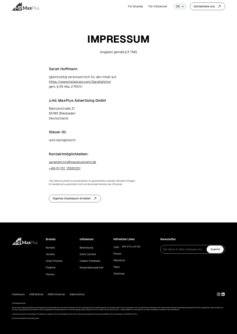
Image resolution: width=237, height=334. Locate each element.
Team (116, 267)
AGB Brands (36, 294)
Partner (50, 274)
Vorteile (50, 254)
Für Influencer (157, 6)
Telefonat (118, 273)
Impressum (18, 294)
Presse (117, 253)
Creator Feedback (90, 260)
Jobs (116, 247)
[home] (26, 6)
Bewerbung (86, 247)
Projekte (51, 267)
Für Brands (135, 6)
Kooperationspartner (92, 267)
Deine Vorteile (88, 254)
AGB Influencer (56, 294)
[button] (180, 6)
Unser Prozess (54, 260)
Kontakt (50, 247)
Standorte (119, 260)
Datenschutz (77, 294)
